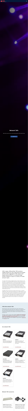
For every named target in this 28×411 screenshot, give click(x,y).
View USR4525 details (18, 366)
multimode (5, 318)
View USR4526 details (6, 385)
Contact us (14, 136)
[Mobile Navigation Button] (26, 1)
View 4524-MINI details (6, 366)
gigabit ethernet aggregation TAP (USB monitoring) (11, 315)
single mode (24, 317)
